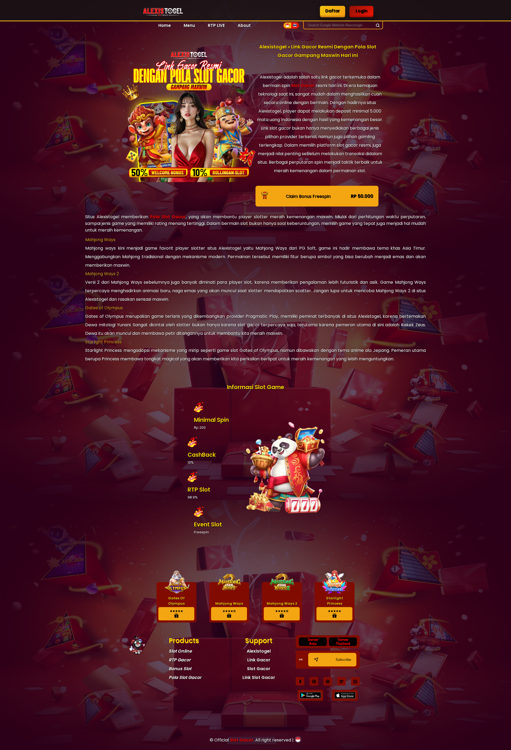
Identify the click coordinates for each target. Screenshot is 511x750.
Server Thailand (343, 642)
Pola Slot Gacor (168, 217)
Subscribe (343, 660)
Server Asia (313, 642)
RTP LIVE (216, 25)
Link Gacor (258, 660)
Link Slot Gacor (258, 677)
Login (361, 11)
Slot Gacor (303, 86)
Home (164, 25)
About (244, 25)
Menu (189, 25)
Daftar (332, 11)
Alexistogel (259, 651)
